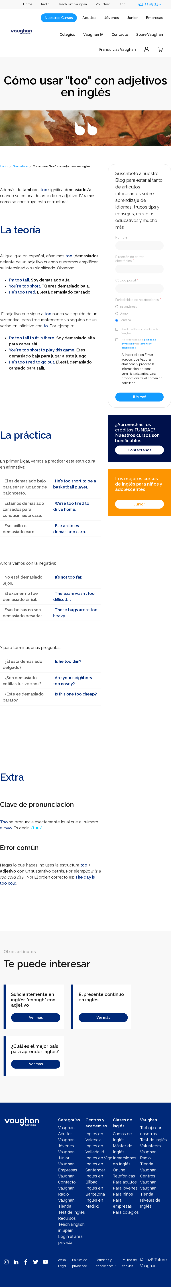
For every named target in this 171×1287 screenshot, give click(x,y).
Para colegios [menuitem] (126, 1212)
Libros (27, 4)
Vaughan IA (93, 34)
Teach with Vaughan (72, 4)
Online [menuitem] (119, 1170)
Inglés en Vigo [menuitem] (99, 1158)
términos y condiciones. (136, 345)
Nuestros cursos (59, 18)
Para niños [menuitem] (123, 1194)
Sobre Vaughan (149, 34)
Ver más (36, 1017)
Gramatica (20, 166)
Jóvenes (111, 18)
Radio (45, 4)
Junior (132, 18)
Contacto (120, 34)
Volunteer (103, 4)
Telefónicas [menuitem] (124, 1176)
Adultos (89, 18)
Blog (122, 4)
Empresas (154, 18)
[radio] (139, 306)
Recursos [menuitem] (67, 1218)
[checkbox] (139, 313)
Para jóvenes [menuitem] (125, 1188)
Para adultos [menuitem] (125, 1182)
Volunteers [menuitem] (150, 1145)
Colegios (67, 34)
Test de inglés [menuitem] (71, 1212)
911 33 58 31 (148, 4)
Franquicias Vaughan (117, 49)
